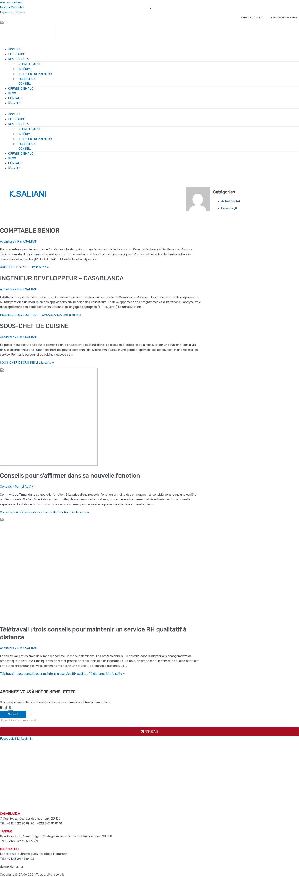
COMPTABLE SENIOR (29, 230)
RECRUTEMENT (29, 64)
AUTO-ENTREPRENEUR (35, 74)
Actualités (7, 241)
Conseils (6, 486)
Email (4, 707)
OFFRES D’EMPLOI (21, 88)
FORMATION (26, 79)
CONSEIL (24, 84)
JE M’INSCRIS (149, 731)
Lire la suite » (24, 267)
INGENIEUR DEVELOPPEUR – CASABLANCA (62, 278)
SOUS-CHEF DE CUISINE (34, 326)
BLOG (12, 93)
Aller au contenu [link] (11, 2)
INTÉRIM (24, 69)
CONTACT (15, 98)
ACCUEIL (14, 49)
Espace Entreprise (284, 17)
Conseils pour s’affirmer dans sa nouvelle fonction (70, 475)
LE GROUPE (16, 54)
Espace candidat (253, 17)
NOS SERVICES (18, 59)
